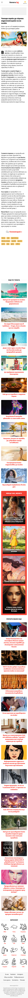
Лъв (14, 943)
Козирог (5, 966)
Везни (4, 955)
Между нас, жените (14, 493)
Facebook (13, 974)
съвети (18, 243)
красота (20, 241)
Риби (23, 966)
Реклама (22, 980)
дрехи (12, 243)
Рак (5, 943)
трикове (14, 241)
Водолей (14, 966)
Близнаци (23, 931)
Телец (14, 931)
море (8, 243)
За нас (7, 974)
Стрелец (23, 955)
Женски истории (6, 241)
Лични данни (6, 980)
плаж (8, 238)
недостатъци (14, 238)
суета (3, 243)
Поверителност (19, 977)
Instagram (20, 974)
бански (3, 238)
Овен (5, 931)
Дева (23, 943)
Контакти (15, 980)
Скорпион (13, 955)
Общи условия (8, 977)
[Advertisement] (14, 11)
